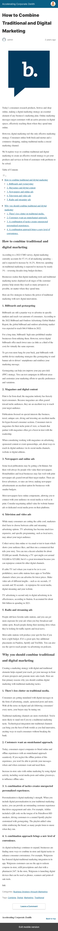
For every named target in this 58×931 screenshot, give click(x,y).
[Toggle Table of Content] (4, 175)
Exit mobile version (29, 927)
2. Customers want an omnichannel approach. (27, 217)
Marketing (28, 897)
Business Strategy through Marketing (30, 891)
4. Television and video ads (19, 195)
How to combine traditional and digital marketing (26, 179)
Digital (20, 897)
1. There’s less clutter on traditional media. (26, 213)
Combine (12, 897)
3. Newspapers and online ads (20, 191)
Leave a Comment (29, 906)
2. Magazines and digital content (21, 187)
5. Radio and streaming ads (19, 199)
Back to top (51, 919)
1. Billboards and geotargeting (20, 183)
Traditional (39, 897)
